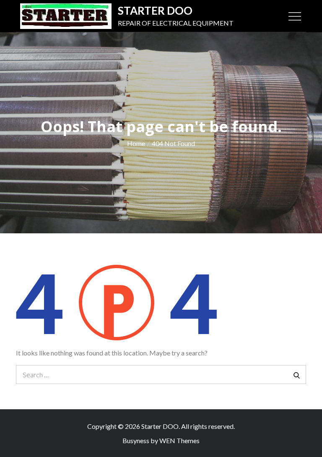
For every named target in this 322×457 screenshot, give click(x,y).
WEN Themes (179, 440)
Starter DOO (155, 10)
